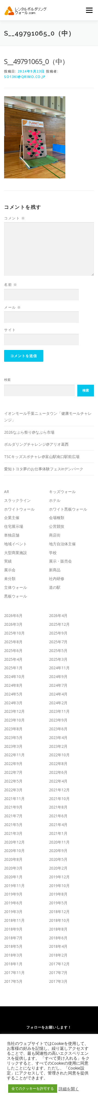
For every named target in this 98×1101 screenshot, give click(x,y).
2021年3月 (13, 833)
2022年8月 (58, 763)
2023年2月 (58, 746)
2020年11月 (59, 842)
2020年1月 (13, 876)
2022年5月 (13, 781)
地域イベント (15, 543)
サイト (10, 329)
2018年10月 (59, 920)
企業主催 (11, 517)
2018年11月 (14, 920)
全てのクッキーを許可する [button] (32, 1088)
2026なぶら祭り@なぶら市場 (29, 432)
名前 (10, 284)
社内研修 (56, 578)
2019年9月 (13, 894)
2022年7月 (13, 772)
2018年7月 (13, 937)
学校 (53, 552)
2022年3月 (13, 789)
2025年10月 (14, 633)
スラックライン (17, 500)
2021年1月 (58, 833)
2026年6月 (13, 615)
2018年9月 (13, 929)
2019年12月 (59, 876)
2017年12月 (59, 963)
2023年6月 (58, 728)
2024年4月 (58, 694)
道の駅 (54, 587)
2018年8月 (58, 929)
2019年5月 (58, 902)
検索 (7, 379)
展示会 (10, 569)
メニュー (89, 10)
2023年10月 (14, 720)
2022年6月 (58, 772)
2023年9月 (58, 720)
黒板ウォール (15, 596)
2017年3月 (58, 981)
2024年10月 (14, 676)
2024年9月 (58, 676)
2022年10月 (59, 754)
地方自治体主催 (62, 543)
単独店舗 (11, 535)
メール (12, 307)
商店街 (54, 535)
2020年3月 (13, 868)
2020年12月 (14, 842)
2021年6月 (58, 815)
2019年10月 (59, 885)
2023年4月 (58, 737)
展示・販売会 (60, 561)
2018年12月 (59, 911)
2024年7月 (58, 685)
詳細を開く (69, 1088)
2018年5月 (13, 946)
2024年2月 (58, 702)
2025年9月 (58, 633)
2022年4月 (58, 781)
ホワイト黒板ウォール (68, 509)
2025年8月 (13, 641)
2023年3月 (13, 746)
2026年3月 (13, 624)
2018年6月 (58, 937)
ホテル (54, 500)
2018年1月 (13, 963)
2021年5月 (13, 824)
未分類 (10, 578)
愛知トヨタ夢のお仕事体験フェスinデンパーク (43, 468)
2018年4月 (58, 946)
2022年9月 (13, 763)
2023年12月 (14, 711)
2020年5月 (58, 859)
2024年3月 (13, 702)
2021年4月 (58, 824)
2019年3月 (13, 911)
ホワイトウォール (19, 509)
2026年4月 (58, 615)
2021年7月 (13, 815)
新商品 (54, 569)
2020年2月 (58, 868)
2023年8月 (13, 728)
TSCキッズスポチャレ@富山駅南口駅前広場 (41, 456)
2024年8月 (13, 685)
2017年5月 (13, 981)
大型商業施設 (15, 552)
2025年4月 (13, 659)
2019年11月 (14, 885)
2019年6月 (13, 902)
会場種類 (56, 517)
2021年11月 (14, 798)
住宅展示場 (13, 526)
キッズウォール (62, 491)
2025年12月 (59, 624)
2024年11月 (59, 667)
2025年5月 (58, 650)
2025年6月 (13, 650)
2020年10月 (14, 850)
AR (6, 491)
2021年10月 (59, 798)
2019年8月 (58, 894)
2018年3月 (13, 955)
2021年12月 (59, 789)
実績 (8, 561)
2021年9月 (13, 807)
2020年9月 (58, 850)
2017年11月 (14, 972)
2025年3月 (58, 659)
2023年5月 (13, 737)
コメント (14, 218)
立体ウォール (15, 587)
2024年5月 (13, 694)
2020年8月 (13, 859)
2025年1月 (13, 667)
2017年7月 (58, 972)
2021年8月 (58, 807)
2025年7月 (58, 641)
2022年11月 (14, 754)
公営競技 (56, 526)
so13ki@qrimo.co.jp (24, 76)
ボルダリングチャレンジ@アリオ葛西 (36, 444)
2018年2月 (58, 955)
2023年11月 (59, 711)
